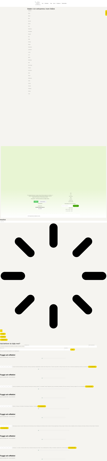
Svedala (29, 83)
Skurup (29, 75)
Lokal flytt (41, 366)
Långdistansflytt (38, 366)
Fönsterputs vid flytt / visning (25, 447)
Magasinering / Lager (51, 386)
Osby (29, 62)
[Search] (1, 330)
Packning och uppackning (31, 366)
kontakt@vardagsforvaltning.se (40, 207)
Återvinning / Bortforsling (66, 386)
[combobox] (53, 222)
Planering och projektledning (16, 386)
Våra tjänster (46, 3)
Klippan (29, 44)
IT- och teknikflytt (41, 386)
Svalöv (29, 80)
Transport (46, 386)
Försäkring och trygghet (73, 386)
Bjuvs (29, 18)
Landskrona (30, 49)
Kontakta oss (58, 3)
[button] (3, 334)
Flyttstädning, (31, 406)
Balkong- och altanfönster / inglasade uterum (56, 447)
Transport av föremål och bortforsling (18, 366)
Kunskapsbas (40, 203)
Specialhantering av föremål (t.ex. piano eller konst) (81, 366)
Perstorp (29, 67)
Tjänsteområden (64, 3)
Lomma (29, 52)
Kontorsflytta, (22, 406)
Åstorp (29, 13)
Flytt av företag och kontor (47, 366)
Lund (29, 54)
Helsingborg (30, 31)
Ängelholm (29, 10)
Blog (51, 3)
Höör (29, 36)
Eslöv (29, 26)
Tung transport (25, 366)
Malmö (29, 57)
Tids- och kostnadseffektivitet (81, 386)
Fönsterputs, (18, 406)
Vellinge (29, 91)
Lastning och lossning (62, 366)
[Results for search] (53, 276)
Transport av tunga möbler (55, 366)
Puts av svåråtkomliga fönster (45, 447)
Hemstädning (35, 406)
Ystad (29, 93)
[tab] (36, 202)
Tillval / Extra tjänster (65, 447)
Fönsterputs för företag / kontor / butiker (35, 447)
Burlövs (29, 23)
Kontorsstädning (26, 406)
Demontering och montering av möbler (34, 386)
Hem (42, 3)
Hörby (29, 39)
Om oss (54, 3)
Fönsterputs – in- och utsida (16, 447)
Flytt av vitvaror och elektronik (70, 366)
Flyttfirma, (14, 406)
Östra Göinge (30, 65)
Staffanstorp (30, 78)
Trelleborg (29, 88)
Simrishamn (30, 70)
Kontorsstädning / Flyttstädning (58, 386)
